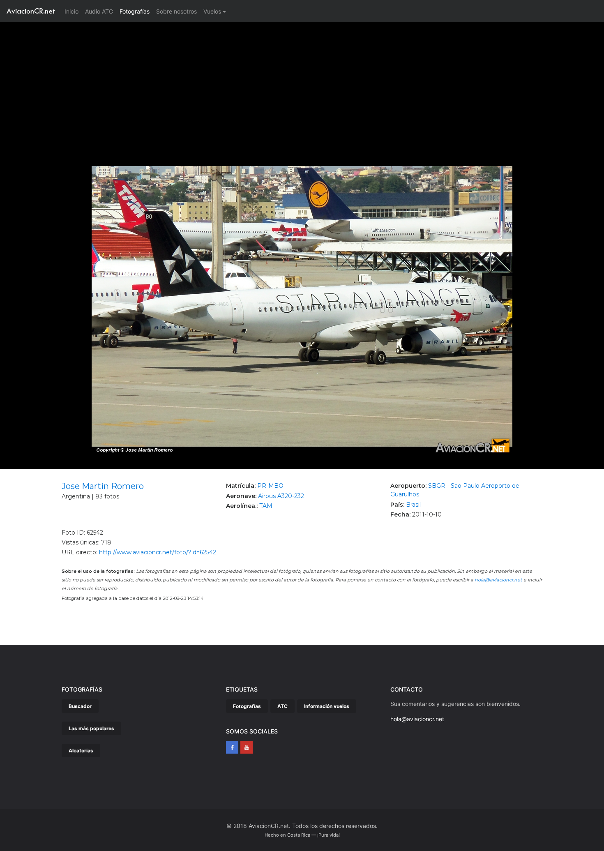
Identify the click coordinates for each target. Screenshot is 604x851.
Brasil (413, 504)
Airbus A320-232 (281, 496)
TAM (265, 506)
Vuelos (212, 11)
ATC (282, 706)
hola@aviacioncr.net (498, 580)
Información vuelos (326, 706)
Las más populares (91, 728)
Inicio (73, 11)
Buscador (80, 706)
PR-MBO (270, 485)
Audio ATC (99, 11)
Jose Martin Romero (103, 486)
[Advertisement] (302, 83)
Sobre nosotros (176, 11)
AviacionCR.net (31, 11)
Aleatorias (81, 750)
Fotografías (135, 11)
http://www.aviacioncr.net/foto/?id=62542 (157, 552)
